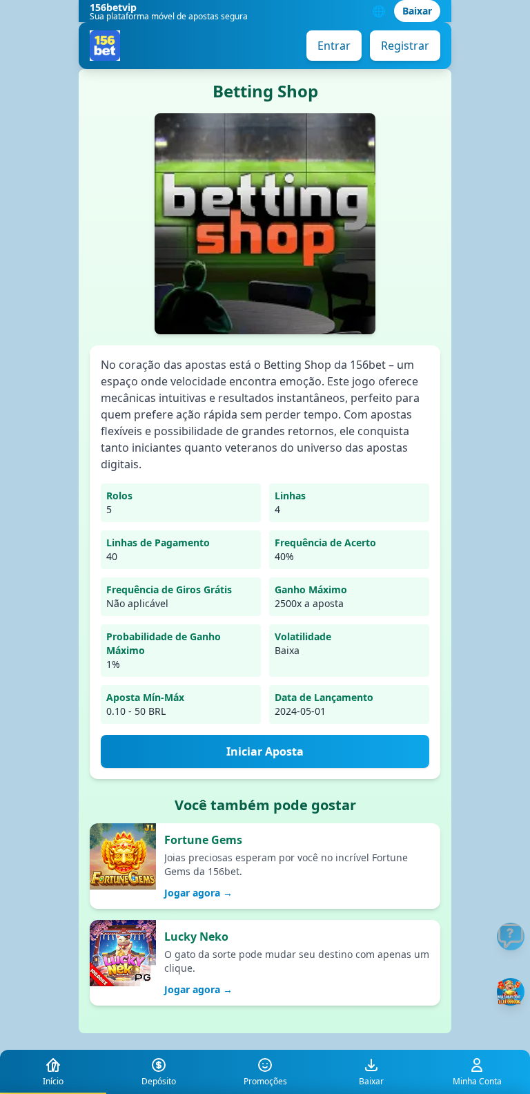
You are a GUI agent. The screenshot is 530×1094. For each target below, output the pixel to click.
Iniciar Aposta (265, 751)
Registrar (405, 45)
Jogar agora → (198, 892)
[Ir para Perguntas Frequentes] (510, 936)
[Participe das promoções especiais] (510, 992)
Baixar (417, 10)
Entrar (334, 45)
